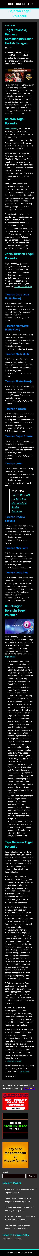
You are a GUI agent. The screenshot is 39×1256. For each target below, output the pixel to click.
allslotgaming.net (14, 1061)
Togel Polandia (11, 129)
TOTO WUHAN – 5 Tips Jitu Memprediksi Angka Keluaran (20, 503)
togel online (10, 657)
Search (5, 1172)
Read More (10, 1076)
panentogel (24, 1071)
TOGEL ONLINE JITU (23, 287)
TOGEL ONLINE (10, 25)
